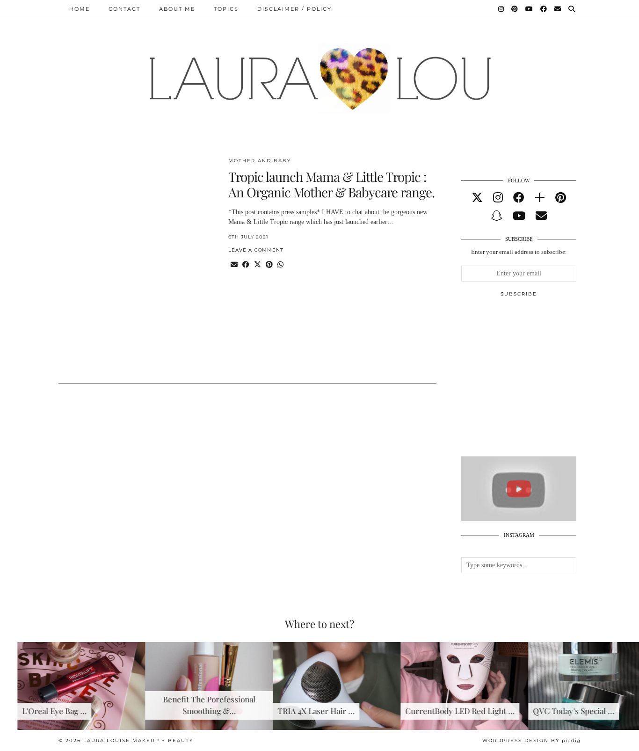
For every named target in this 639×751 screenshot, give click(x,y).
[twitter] (477, 198)
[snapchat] (496, 216)
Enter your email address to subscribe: (519, 251)
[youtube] (519, 216)
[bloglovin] (540, 198)
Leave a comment (255, 250)
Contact (124, 9)
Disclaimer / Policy (294, 9)
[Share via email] (234, 265)
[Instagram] (501, 9)
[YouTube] (529, 9)
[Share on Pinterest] (269, 265)
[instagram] (498, 198)
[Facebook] (544, 9)
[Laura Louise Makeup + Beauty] (319, 71)
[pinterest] (560, 198)
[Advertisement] (531, 380)
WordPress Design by (531, 740)
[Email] (558, 9)
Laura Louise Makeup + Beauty (138, 740)
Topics (226, 9)
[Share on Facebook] (246, 265)
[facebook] (518, 198)
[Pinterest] (515, 9)
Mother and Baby (259, 161)
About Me (177, 9)
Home (79, 9)
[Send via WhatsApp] (280, 265)
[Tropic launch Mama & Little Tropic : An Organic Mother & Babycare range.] (137, 264)
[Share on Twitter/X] (257, 265)
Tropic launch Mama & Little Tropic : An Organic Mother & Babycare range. (331, 184)
